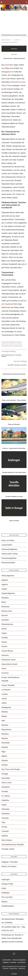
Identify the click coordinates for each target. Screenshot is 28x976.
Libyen (4, 703)
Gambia (4, 637)
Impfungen (5, 879)
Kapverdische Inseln (9, 664)
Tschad (4, 827)
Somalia (4, 791)
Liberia (4, 699)
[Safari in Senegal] (14, 507)
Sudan (4, 805)
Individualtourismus (8, 342)
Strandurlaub (6, 345)
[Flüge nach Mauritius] (14, 411)
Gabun (4, 633)
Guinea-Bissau (7, 651)
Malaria (4, 902)
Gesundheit (21, 962)
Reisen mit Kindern (8, 866)
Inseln (19, 342)
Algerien (4, 584)
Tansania (5, 818)
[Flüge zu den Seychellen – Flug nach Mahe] (14, 387)
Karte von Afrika (7, 540)
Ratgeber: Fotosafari (9, 862)
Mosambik (5, 743)
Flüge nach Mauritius (14, 424)
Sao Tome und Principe (10, 769)
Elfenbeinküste (7, 624)
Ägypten (4, 580)
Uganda (4, 836)
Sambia (4, 765)
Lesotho (4, 694)
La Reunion (5, 690)
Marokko (4, 725)
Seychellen (17, 39)
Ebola (3, 888)
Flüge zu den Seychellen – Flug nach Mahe (14, 400)
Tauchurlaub (17, 345)
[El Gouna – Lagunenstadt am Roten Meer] (14, 435)
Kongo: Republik (7, 685)
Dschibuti (5, 620)
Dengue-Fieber (7, 884)
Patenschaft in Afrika (9, 554)
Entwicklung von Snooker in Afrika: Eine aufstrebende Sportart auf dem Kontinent (12, 938)
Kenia (3, 668)
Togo (3, 822)
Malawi (4, 716)
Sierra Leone (6, 783)
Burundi (4, 615)
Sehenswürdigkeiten (9, 549)
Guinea (4, 646)
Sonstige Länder (7, 849)
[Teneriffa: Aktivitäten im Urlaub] (14, 483)
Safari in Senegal (14, 520)
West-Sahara (6, 840)
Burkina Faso (6, 611)
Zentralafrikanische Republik (12, 844)
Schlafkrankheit (7, 906)
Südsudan (5, 809)
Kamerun (5, 655)
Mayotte (4, 738)
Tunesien (5, 831)
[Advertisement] (14, 22)
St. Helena (5, 796)
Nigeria (4, 756)
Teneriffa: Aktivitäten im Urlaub (14, 496)
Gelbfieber (5, 893)
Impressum (21, 968)
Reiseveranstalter (8, 563)
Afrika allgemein (7, 576)
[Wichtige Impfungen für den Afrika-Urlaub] (14, 459)
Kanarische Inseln (8, 660)
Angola (4, 589)
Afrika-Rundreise (5, 39)
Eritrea (4, 629)
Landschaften (6, 545)
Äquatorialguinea (8, 593)
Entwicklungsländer (9, 558)
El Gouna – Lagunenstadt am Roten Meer (14, 448)
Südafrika (5, 800)
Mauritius (5, 734)
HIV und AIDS (7, 897)
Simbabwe (5, 787)
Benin (3, 602)
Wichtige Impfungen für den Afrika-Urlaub (14, 472)
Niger (3, 752)
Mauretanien (6, 729)
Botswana (5, 607)
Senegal (4, 774)
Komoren (5, 673)
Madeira (4, 712)
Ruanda (4, 760)
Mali (3, 721)
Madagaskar (6, 72)
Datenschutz (13, 968)
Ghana (4, 642)
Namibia (4, 747)
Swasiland (5, 814)
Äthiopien (5, 598)
